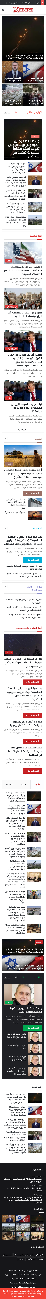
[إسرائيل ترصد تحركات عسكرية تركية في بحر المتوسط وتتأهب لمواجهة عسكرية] (33, 72)
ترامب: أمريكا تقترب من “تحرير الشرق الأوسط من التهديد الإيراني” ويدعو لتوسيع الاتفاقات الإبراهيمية (24, 360)
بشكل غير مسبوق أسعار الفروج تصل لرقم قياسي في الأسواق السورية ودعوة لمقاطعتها (16, 208)
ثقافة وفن (14, 1282)
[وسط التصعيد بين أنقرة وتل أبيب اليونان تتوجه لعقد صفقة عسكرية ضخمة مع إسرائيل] (23, 38)
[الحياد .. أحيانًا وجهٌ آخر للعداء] (35, 1048)
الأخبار (20, 1274)
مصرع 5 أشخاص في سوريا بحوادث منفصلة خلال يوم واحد (24, 567)
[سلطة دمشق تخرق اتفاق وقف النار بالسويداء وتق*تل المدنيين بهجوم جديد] (35, 220)
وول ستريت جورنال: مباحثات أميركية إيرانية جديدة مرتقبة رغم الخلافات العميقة (23, 270)
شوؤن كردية (31, 1278)
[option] (23, 61)
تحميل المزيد (23, 429)
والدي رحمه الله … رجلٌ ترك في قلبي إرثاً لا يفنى (16, 1035)
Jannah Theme (8, 1290)
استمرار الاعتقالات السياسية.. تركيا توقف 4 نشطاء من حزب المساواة (24, 616)
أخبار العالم (39, 1254)
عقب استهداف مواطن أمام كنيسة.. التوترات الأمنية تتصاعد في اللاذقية (23, 574)
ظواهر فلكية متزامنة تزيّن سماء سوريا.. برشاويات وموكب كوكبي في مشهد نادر (23, 662)
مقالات (17, 977)
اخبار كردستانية (29, 1274)
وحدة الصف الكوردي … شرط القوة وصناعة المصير (26, 1010)
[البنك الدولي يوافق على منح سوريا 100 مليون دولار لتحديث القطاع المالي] (35, 502)
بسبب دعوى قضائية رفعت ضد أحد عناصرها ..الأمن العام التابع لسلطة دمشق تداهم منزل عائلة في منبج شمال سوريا (16, 913)
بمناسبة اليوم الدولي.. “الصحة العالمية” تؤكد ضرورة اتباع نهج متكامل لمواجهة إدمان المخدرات (23, 540)
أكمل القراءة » (32, 493)
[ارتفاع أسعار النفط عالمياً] (35, 515)
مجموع (38, 942)
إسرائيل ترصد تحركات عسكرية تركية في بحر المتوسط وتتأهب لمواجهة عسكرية (17, 168)
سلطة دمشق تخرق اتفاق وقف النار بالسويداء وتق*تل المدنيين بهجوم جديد (15, 221)
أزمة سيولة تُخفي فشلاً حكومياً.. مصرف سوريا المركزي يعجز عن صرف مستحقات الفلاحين (23, 473)
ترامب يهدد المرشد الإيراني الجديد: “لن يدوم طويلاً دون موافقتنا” (26, 408)
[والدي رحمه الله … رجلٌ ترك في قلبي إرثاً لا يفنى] (35, 1037)
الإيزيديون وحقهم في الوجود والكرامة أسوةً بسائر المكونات (16, 1071)
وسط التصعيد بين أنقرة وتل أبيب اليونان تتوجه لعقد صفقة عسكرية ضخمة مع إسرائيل (24, 58)
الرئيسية (38, 1274)
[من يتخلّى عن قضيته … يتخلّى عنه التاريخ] (35, 1060)
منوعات (21, 1259)
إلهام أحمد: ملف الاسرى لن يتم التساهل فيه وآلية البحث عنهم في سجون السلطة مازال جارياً (15, 897)
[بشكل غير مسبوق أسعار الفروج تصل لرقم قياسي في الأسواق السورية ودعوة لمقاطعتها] (12, 95)
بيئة (17, 1278)
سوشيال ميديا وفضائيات (26, 1286)
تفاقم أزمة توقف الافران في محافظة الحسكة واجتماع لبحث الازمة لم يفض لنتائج (15, 929)
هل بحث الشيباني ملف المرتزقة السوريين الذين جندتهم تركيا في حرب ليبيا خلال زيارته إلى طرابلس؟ (15, 181)
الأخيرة (37, 784)
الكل (16, 112)
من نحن (13, 1286)
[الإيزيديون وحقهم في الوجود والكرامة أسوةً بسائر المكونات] (35, 1071)
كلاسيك (40, 1259)
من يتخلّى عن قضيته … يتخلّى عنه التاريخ (16, 1058)
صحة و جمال (7, 1254)
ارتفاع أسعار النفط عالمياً (15, 512)
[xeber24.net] (23, 9)
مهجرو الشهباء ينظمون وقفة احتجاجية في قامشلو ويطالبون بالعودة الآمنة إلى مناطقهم (15, 194)
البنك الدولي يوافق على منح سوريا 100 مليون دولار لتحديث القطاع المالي (16, 503)
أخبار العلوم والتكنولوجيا (27, 1282)
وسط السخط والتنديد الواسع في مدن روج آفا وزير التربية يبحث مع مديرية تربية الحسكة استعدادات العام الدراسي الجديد (15, 880)
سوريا (7, 1274)
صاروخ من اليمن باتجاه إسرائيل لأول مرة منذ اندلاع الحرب (24, 314)
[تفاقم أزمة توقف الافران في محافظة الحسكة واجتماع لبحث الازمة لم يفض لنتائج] (34, 928)
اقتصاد (22, 1278)
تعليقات (9, 784)
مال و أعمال (30, 1259)
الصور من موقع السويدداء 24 (24, 1254)
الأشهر (23, 784)
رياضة (12, 1278)
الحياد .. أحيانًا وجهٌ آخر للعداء (17, 1046)
